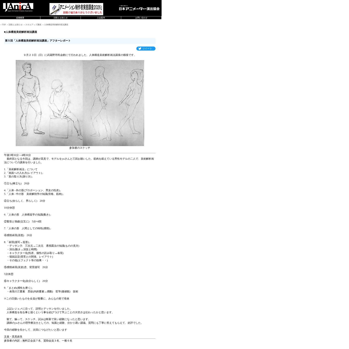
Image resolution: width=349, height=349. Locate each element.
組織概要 (20, 18)
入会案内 (101, 18)
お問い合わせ (141, 18)
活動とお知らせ (61, 18)
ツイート (147, 48)
